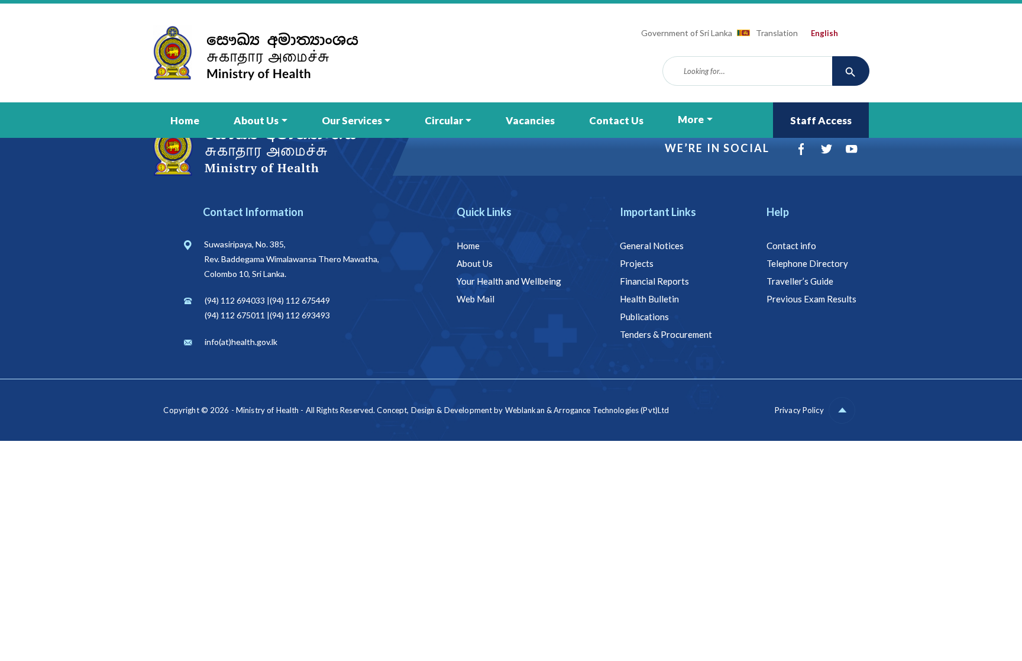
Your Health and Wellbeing (509, 281)
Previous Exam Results (811, 299)
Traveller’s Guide (800, 281)
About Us (256, 120)
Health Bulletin (649, 299)
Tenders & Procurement (666, 334)
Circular (444, 120)
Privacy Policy (799, 410)
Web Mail (475, 299)
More (691, 119)
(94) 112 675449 (300, 300)
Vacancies (530, 120)
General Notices (652, 245)
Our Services (352, 120)
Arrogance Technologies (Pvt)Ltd (611, 410)
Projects (637, 263)
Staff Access (821, 120)
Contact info (791, 245)
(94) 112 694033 (235, 300)
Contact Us (616, 120)
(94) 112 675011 (235, 315)
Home (184, 120)
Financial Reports (654, 281)
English (824, 33)
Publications (644, 316)
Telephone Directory (807, 263)
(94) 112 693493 (300, 315)
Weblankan (525, 410)
